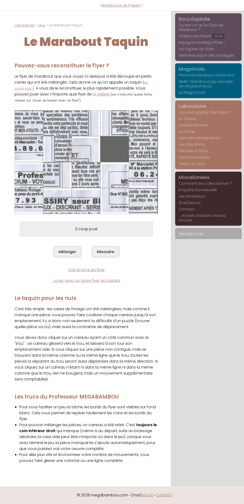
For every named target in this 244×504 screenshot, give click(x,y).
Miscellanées (194, 177)
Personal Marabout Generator (206, 75)
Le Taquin (187, 118)
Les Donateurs (192, 196)
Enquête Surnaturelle (198, 190)
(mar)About (190, 202)
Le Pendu (187, 131)
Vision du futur (192, 163)
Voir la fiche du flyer (86, 270)
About (147, 495)
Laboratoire (24, 25)
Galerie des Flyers (201, 36)
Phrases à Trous (193, 151)
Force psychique (194, 157)
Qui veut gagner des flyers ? (205, 112)
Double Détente (193, 125)
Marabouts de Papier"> (122, 5)
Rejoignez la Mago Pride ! (202, 42)
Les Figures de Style (196, 49)
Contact (186, 209)
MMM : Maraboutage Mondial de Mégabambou (206, 84)
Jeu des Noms (192, 144)
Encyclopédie (194, 19)
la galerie (101, 94)
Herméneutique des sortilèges (206, 55)
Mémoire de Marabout (199, 138)
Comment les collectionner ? (205, 183)
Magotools (192, 69)
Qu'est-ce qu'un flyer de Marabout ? (201, 27)
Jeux (41, 25)
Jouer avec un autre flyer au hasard (86, 280)
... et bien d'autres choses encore (202, 218)
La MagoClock (192, 92)
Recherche (191, 233)
